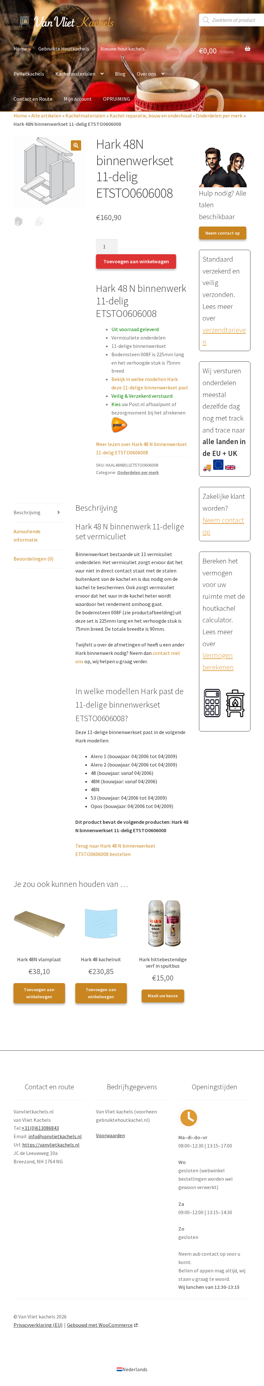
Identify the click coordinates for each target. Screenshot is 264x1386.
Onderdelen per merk (219, 115)
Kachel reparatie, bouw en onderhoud (150, 115)
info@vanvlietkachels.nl (55, 1136)
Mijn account (78, 99)
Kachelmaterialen (75, 73)
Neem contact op (222, 233)
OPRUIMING (116, 99)
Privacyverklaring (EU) (38, 1325)
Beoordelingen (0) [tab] (33, 558)
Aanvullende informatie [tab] (27, 535)
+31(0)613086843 (40, 1128)
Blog (120, 73)
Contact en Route (33, 99)
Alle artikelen (46, 115)
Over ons (146, 73)
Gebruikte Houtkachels (63, 48)
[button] (76, 145)
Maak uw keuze (163, 996)
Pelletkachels (29, 73)
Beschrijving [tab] (27, 512)
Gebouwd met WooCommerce (100, 1325)
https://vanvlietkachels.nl (51, 1144)
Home (20, 48)
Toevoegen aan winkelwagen (136, 261)
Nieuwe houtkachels (122, 48)
